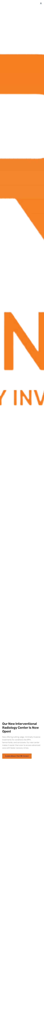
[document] (22, 510)
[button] (41, 3)
